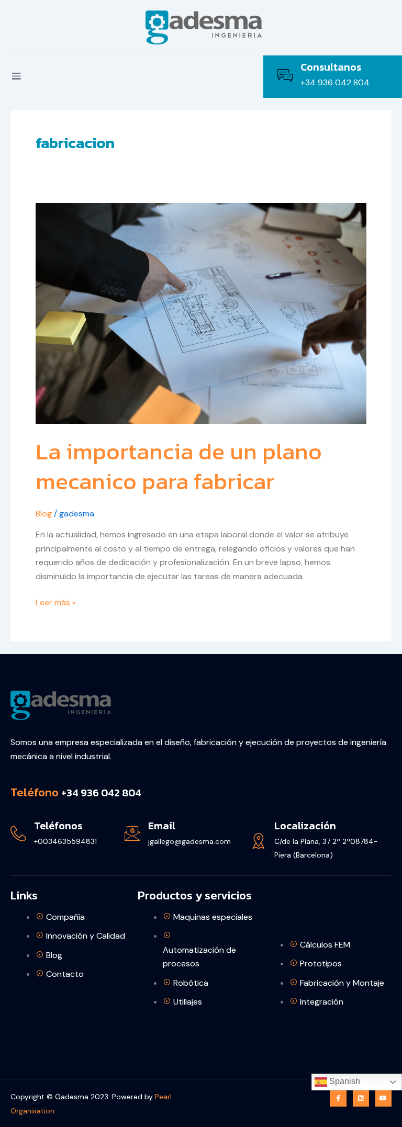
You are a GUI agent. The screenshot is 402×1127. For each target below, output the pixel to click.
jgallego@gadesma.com (189, 841)
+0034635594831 (65, 841)
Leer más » (56, 602)
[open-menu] (16, 77)
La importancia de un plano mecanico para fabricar (179, 466)
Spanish (343, 1081)
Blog (44, 513)
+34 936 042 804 (335, 82)
